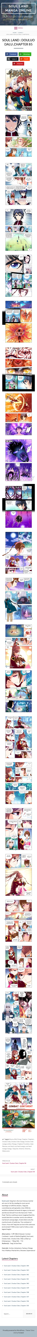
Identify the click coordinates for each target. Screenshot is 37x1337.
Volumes (27, 1149)
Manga (14, 1144)
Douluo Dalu (6, 1141)
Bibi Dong (17, 1139)
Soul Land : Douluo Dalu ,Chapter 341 (16, 1279)
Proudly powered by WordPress (13, 1330)
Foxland (21, 1333)
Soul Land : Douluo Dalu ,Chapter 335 (16, 1305)
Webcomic (6, 1151)
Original (20, 1144)
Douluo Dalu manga (17, 1141)
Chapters (31, 1139)
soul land (11, 1146)
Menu (20, 28)
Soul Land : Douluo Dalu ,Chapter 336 (16, 1301)
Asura (12, 1139)
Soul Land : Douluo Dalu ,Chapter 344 (16, 1266)
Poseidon (26, 1144)
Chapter (24, 1139)
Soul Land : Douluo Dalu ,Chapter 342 (16, 1274)
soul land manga (19, 1146)
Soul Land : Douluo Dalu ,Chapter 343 (16, 1270)
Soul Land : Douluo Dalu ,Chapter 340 (16, 1283)
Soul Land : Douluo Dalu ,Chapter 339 (16, 1288)
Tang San (15, 1149)
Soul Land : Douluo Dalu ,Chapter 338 (16, 1292)
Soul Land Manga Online (18, 8)
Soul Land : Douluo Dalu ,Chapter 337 (16, 1297)
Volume (21, 1149)
